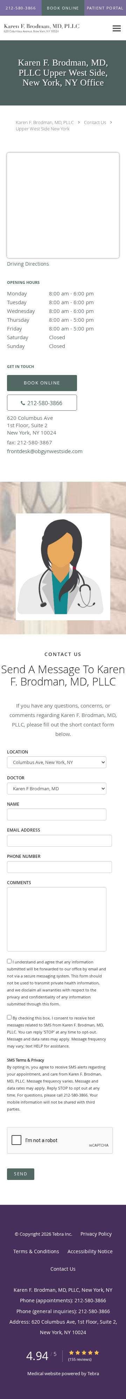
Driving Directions (28, 263)
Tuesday (50, 302)
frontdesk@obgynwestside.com (45, 451)
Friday (50, 328)
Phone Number (24, 856)
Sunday (36, 345)
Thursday (50, 319)
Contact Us (95, 122)
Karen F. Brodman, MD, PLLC (45, 122)
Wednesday (50, 310)
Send (20, 1174)
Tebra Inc (61, 1234)
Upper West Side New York (42, 128)
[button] (63, 8)
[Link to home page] (54, 28)
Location (17, 752)
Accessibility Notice (90, 1251)
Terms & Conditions (36, 1251)
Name (13, 804)
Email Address (23, 830)
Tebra (93, 1373)
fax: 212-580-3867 (29, 442)
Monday (50, 293)
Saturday (36, 337)
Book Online (42, 383)
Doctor (15, 778)
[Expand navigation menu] (117, 28)
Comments (19, 883)
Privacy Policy (96, 1233)
